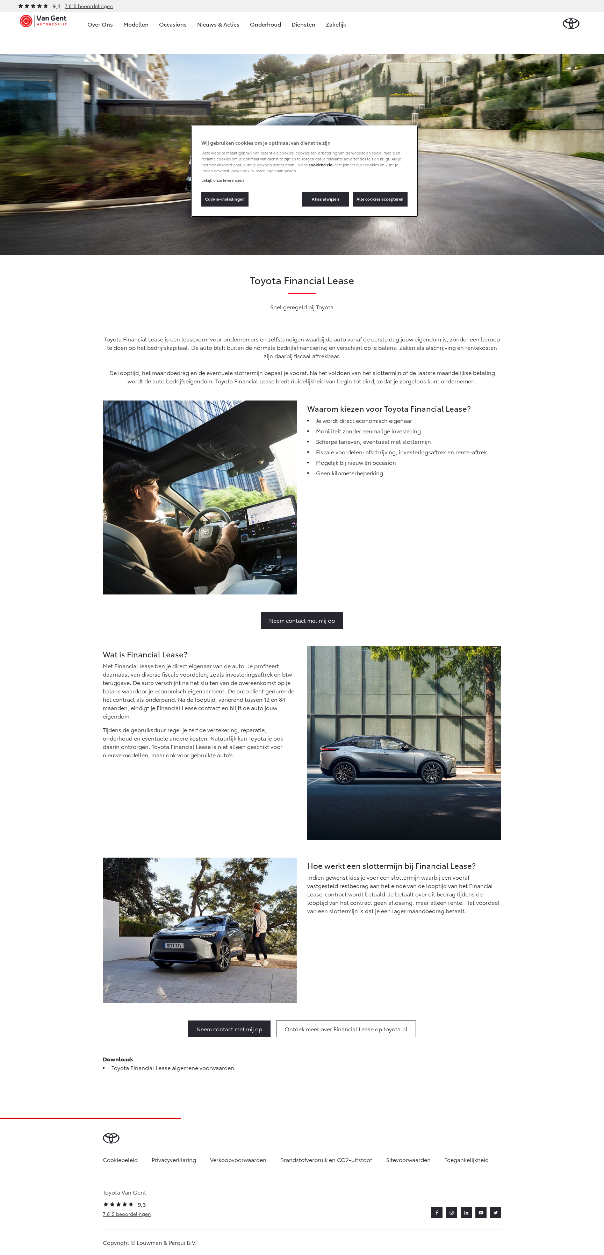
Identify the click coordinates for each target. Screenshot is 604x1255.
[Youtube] (481, 1212)
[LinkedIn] (466, 1212)
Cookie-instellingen (225, 199)
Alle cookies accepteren (380, 199)
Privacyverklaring (174, 1159)
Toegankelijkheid (467, 1159)
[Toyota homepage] (571, 24)
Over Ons (100, 24)
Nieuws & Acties (218, 24)
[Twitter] (495, 1212)
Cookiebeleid (120, 1159)
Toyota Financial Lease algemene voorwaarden (173, 1067)
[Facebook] (437, 1212)
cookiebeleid (320, 164)
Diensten (303, 24)
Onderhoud (265, 24)
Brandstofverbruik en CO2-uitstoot (326, 1159)
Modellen (136, 24)
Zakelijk (336, 24)
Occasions (173, 24)
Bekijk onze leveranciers (222, 180)
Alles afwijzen (325, 199)
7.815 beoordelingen (89, 5)
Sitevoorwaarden (408, 1159)
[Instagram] (451, 1212)
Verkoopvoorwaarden (238, 1159)
